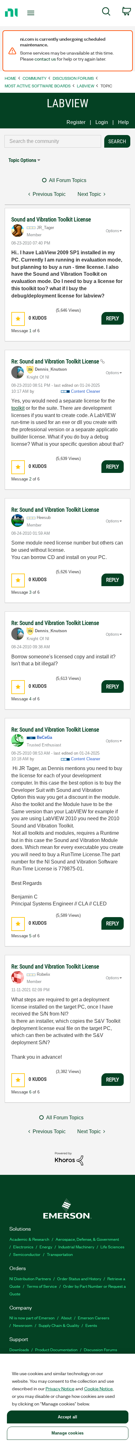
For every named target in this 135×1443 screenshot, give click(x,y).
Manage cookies (67, 1433)
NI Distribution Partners (30, 1278)
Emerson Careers (93, 1318)
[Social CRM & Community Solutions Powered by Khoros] (69, 1158)
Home (10, 78)
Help (123, 122)
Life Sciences (112, 1247)
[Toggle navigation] (32, 13)
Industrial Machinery (76, 1247)
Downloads (19, 1349)
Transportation (60, 1254)
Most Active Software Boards (38, 86)
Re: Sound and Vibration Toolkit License (55, 361)
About (66, 1318)
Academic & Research (29, 1239)
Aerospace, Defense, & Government (87, 1239)
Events (91, 1325)
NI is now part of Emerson (32, 1318)
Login (101, 122)
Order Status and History (79, 1278)
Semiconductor (26, 1254)
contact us (45, 59)
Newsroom (22, 1325)
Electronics (23, 1247)
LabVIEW (85, 86)
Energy (46, 1247)
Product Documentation (56, 1349)
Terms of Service (42, 1286)
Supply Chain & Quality (59, 1325)
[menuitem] (106, 13)
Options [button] (112, 231)
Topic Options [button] (22, 160)
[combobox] (52, 141)
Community (34, 78)
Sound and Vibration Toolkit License (51, 219)
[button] (18, 319)
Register (76, 122)
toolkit (17, 408)
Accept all (67, 1417)
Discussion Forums (73, 78)
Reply (112, 318)
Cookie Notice (98, 1388)
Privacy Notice (60, 1388)
